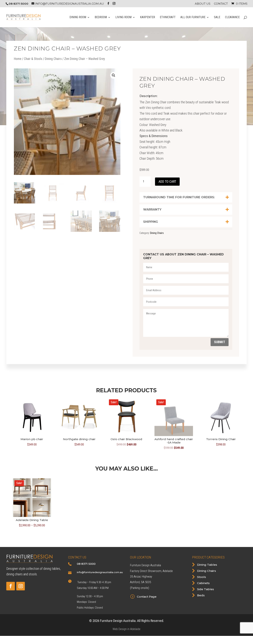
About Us (202, 3)
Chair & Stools (33, 59)
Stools (201, 577)
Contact (221, 3)
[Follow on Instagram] (20, 586)
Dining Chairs (53, 59)
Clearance (232, 17)
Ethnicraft (168, 17)
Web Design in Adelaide (126, 629)
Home (17, 59)
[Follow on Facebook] (10, 586)
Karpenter (147, 17)
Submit (219, 342)
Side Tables (205, 589)
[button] (113, 75)
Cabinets (203, 583)
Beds (201, 595)
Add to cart (167, 181)
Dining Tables (207, 564)
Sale (217, 17)
